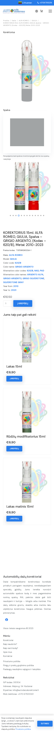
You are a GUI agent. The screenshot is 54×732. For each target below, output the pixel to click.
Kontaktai (7, 656)
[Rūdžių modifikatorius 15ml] (27, 393)
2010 (15, 286)
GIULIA (34, 20)
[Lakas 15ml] (27, 323)
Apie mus (7, 652)
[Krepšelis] (41, 11)
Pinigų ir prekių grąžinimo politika (18, 665)
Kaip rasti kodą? (10, 648)
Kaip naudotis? (10, 644)
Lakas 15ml (14, 366)
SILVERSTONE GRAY (13, 282)
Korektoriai (8, 640)
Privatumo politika (11, 661)
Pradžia (6, 20)
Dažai (14, 20)
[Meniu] (50, 11)
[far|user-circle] (37, 11)
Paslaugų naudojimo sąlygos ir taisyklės (22, 669)
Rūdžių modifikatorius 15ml (25, 437)
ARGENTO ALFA (35, 274)
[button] (10, 215)
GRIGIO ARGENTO (24, 266)
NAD (36, 270)
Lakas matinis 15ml (20, 507)
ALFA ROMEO (24, 20)
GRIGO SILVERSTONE (33, 278)
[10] (27, 186)
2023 (13, 290)
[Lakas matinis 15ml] (27, 463)
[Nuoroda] (14, 11)
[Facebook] (6, 619)
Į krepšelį (22, 303)
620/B (18, 263)
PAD (42, 270)
